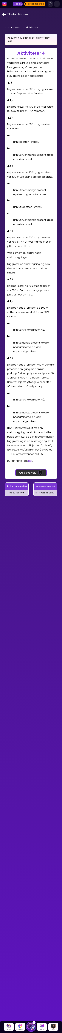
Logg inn (18, 4)
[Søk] (50, 4)
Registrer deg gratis (34, 4)
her (30, 461)
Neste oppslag (43, 486)
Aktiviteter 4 (32, 27)
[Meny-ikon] (57, 4)
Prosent (15, 27)
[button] (6, 27)
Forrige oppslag (18, 486)
